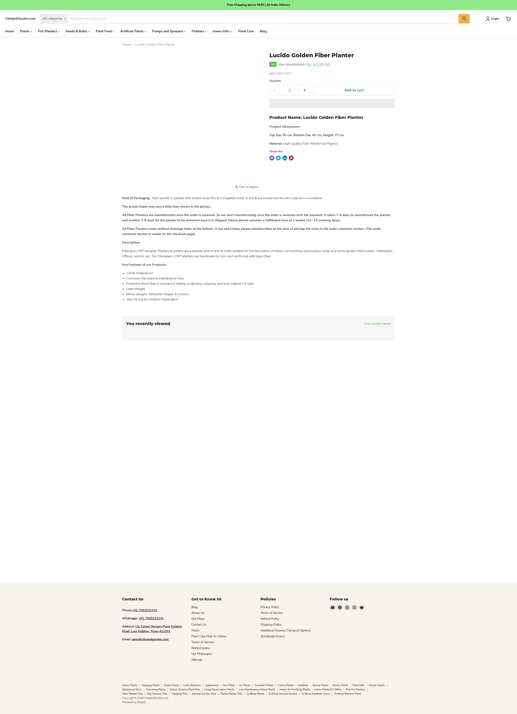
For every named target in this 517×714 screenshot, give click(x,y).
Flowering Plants (155, 689)
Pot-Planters (48, 31)
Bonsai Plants (320, 685)
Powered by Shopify (134, 702)
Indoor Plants (129, 685)
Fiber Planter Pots (132, 694)
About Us (197, 613)
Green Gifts (221, 31)
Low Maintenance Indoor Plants (257, 689)
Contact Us (198, 625)
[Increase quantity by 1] (304, 90)
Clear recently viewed (377, 323)
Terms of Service (202, 642)
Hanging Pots (179, 694)
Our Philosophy (201, 654)
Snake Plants (171, 685)
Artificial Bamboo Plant (347, 694)
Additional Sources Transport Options (286, 630)
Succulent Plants (264, 685)
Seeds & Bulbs (77, 31)
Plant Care (246, 31)
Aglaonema (212, 685)
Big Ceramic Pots (157, 694)
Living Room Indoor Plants (219, 689)
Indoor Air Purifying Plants (295, 689)
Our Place (197, 619)
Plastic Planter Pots (231, 694)
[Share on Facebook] (271, 158)
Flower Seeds (377, 685)
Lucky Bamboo (192, 685)
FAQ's (195, 630)
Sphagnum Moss (132, 689)
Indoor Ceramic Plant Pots (185, 689)
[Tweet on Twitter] (278, 158)
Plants (25, 31)
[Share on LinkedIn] (284, 158)
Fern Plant (229, 685)
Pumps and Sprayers (168, 31)
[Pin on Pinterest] (291, 158)
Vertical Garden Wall (204, 694)
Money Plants (340, 685)
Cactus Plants (285, 685)
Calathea (303, 685)
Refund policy (200, 648)
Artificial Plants (132, 31)
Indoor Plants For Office (327, 689)
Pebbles (198, 31)
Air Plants (244, 685)
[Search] (464, 18)
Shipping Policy (271, 625)
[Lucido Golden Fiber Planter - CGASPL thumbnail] (127, 204)
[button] (332, 103)
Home (9, 31)
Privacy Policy (270, 607)
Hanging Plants (151, 685)
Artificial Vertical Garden (283, 694)
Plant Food (104, 31)
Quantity (275, 81)
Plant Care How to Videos (208, 636)
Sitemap (197, 660)
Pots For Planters (355, 689)
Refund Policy (270, 619)
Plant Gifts (358, 685)
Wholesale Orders (273, 636)
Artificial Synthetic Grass (316, 694)
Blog (263, 31)
